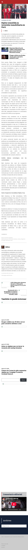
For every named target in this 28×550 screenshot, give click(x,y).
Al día (2, 237)
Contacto (3, 545)
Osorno (19, 239)
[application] (14, 504)
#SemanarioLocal (4, 239)
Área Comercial (4, 543)
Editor (6, 30)
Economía (6, 237)
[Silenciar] (22, 509)
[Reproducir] (3, 509)
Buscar (23, 380)
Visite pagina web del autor (6, 275)
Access (3, 547)
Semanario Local (9, 240)
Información (11, 239)
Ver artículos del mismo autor (7, 273)
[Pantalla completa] (24, 509)
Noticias (15, 239)
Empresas (11, 237)
